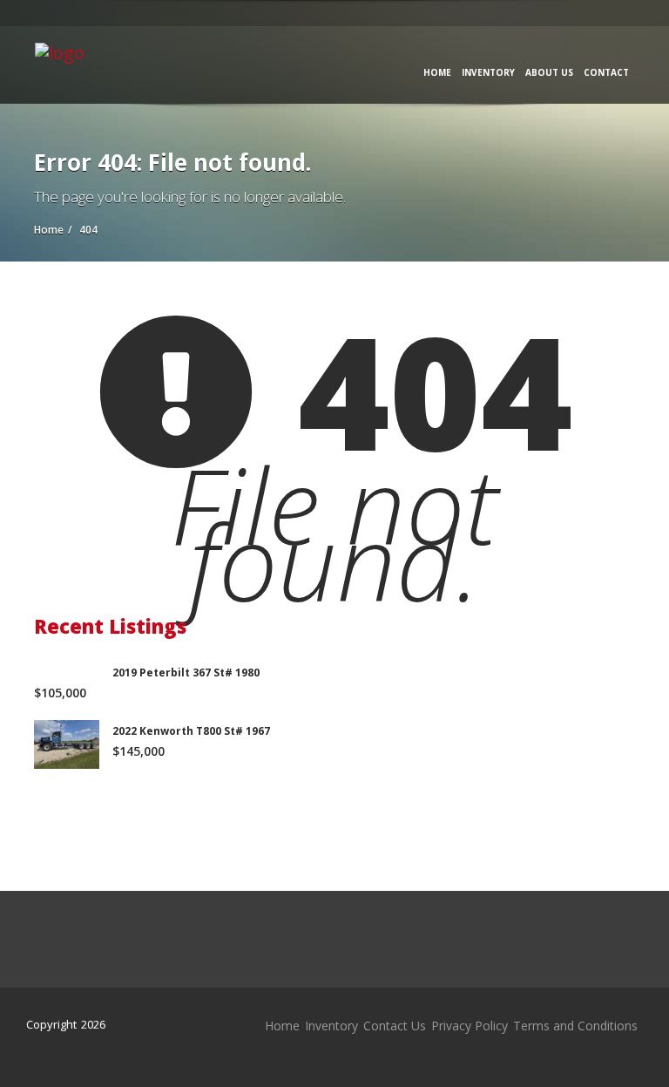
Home (437, 72)
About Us (549, 72)
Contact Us (394, 1025)
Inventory (488, 72)
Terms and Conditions (575, 1025)
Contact (606, 72)
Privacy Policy (469, 1025)
